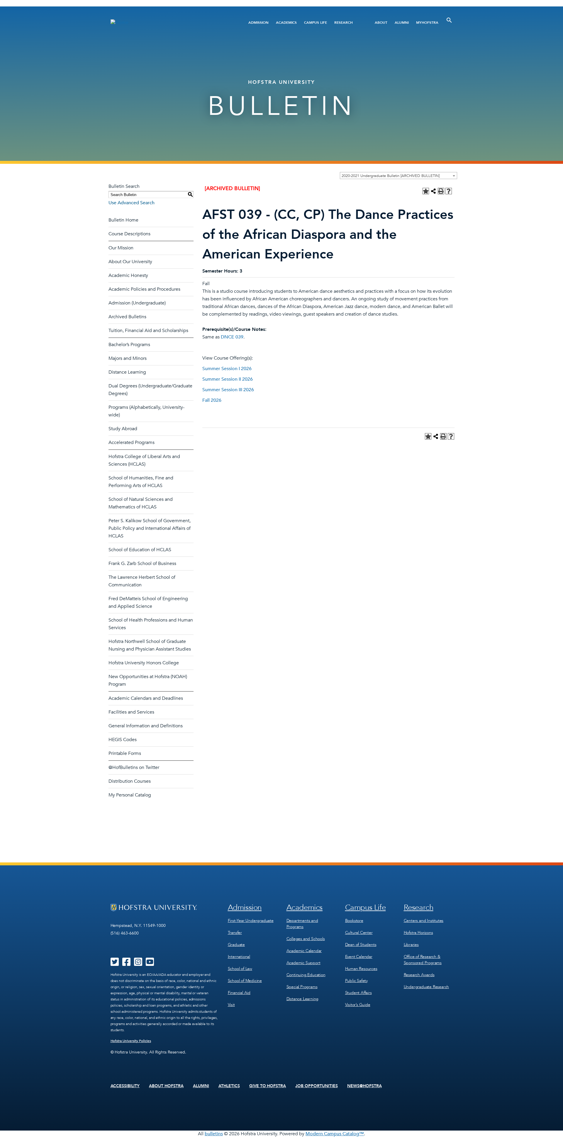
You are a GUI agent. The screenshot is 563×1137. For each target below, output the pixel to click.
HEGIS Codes (122, 739)
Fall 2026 (211, 400)
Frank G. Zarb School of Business (142, 563)
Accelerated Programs (131, 442)
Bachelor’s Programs (129, 344)
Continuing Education (305, 975)
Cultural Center (359, 932)
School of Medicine (245, 980)
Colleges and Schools (305, 939)
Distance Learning (127, 372)
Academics (286, 22)
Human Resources (361, 968)
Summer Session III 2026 (228, 390)
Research (343, 22)
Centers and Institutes (424, 920)
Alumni (402, 22)
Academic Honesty (128, 275)
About (381, 22)
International (239, 956)
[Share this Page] (433, 191)
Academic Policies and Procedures (144, 289)
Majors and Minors (127, 358)
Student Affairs (358, 992)
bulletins (214, 1134)
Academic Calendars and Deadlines (145, 698)
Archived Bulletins (127, 317)
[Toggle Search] (449, 20)
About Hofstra (166, 1086)
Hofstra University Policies (131, 1041)
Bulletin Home (123, 220)
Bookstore (354, 920)
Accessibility (125, 1086)
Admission (258, 22)
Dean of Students (361, 944)
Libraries (411, 944)
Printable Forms (124, 753)
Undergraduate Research (426, 987)
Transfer (235, 932)
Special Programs (302, 987)
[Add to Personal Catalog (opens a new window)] (426, 191)
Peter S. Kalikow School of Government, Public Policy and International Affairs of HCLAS (149, 528)
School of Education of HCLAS (139, 550)
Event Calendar (358, 956)
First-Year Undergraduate (251, 920)
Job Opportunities (316, 1086)
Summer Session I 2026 (227, 368)
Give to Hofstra (267, 1086)
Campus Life (315, 22)
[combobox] (398, 175)
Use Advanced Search (131, 203)
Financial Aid (239, 992)
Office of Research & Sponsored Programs (423, 960)
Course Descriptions (129, 234)
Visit (231, 1004)
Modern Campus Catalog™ (335, 1134)
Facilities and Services (131, 712)
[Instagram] (138, 964)
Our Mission (120, 248)
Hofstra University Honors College (143, 663)
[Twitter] (115, 964)
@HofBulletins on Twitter (133, 767)
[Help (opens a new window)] (448, 191)
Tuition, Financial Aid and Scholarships (148, 330)
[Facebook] (126, 964)
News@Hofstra (364, 1086)
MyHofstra (427, 22)
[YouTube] (150, 964)
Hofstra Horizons (418, 932)
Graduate (236, 944)
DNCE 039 (232, 337)
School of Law (240, 968)
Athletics (229, 1086)
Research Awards (419, 975)
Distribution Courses (129, 781)
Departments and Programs (302, 924)
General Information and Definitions (145, 726)
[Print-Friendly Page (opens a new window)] (441, 191)
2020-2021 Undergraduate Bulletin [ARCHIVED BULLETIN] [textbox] (391, 175)
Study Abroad (122, 428)
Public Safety (356, 980)
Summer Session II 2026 (227, 379)
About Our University (130, 261)
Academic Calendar (304, 951)
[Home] (169, 22)
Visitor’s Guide (357, 1004)
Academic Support (303, 963)
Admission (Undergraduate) (137, 303)
